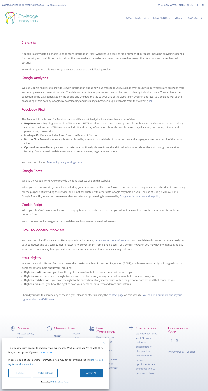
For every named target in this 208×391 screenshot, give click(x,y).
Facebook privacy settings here (64, 162)
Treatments (160, 18)
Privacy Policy (176, 351)
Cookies (191, 351)
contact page (116, 295)
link (150, 101)
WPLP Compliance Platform (60, 382)
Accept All (91, 372)
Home (128, 18)
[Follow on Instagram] (203, 5)
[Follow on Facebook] (197, 5)
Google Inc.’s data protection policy (140, 196)
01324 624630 (58, 5)
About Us (140, 18)
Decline (20, 372)
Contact (193, 18)
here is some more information (112, 240)
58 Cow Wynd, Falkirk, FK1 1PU (177, 5)
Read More (46, 352)
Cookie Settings (45, 372)
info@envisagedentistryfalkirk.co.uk (24, 5)
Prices (178, 18)
